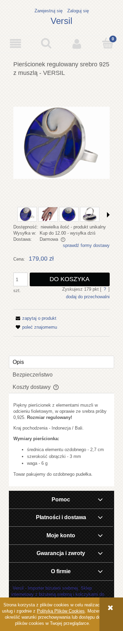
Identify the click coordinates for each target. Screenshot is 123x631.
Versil (61, 21)
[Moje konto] (77, 44)
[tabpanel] (61, 439)
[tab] (61, 362)
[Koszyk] (107, 43)
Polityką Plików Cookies (61, 611)
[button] (15, 44)
